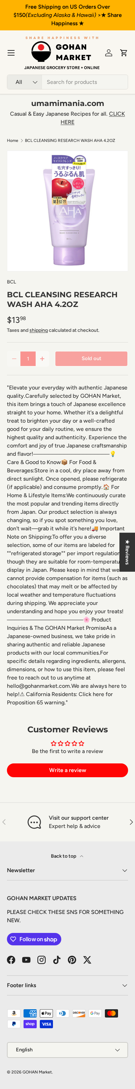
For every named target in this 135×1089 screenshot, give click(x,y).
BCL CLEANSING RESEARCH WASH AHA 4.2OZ (70, 140)
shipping (38, 330)
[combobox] (67, 82)
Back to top (64, 856)
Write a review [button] (67, 770)
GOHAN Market (37, 1072)
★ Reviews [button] (127, 552)
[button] (124, 52)
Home (12, 140)
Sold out (91, 358)
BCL (11, 282)
